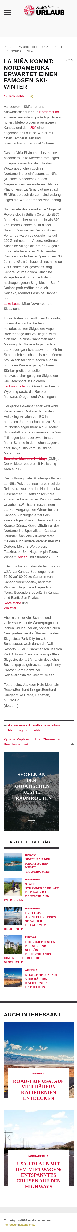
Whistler (10, 608)
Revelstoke (12, 603)
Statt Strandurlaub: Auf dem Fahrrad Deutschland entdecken (31, 892)
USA (32, 128)
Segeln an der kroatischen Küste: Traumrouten (32, 786)
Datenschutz (27, 1224)
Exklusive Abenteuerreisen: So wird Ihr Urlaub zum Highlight (30, 921)
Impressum (11, 1224)
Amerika (31, 970)
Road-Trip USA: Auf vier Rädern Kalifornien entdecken (38, 1089)
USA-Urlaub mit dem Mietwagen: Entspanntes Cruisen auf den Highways (39, 1175)
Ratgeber (32, 879)
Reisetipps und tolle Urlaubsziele (33, 47)
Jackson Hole (14, 386)
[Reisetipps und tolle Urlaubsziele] (43, 10)
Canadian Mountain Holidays (25, 459)
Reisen (22, 557)
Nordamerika (22, 51)
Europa (31, 854)
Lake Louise (13, 304)
